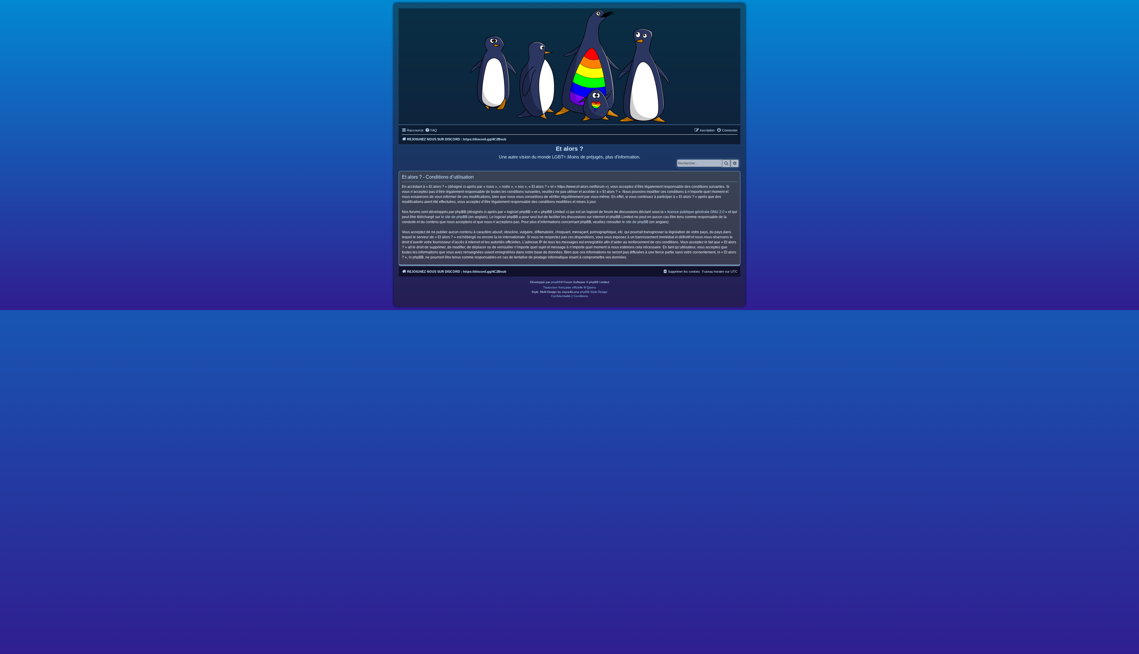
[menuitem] (431, 130)
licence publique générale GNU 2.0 (695, 212)
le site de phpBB (454, 217)
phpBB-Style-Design (593, 291)
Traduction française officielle (563, 287)
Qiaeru (591, 287)
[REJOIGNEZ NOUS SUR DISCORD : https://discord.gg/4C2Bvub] (569, 65)
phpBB (556, 282)
